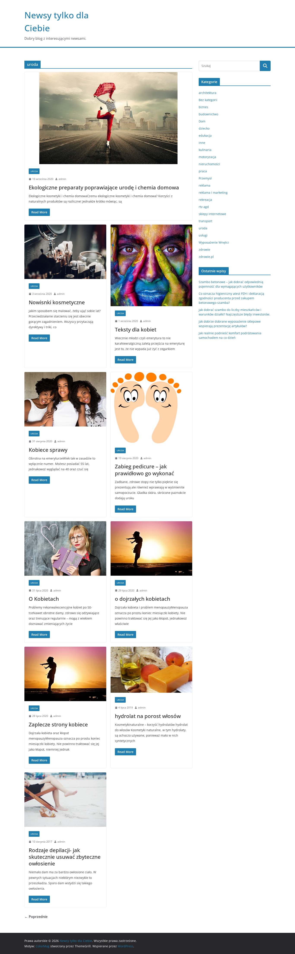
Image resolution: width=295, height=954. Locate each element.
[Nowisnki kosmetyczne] (65, 252)
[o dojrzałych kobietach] (151, 548)
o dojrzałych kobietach (142, 598)
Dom (202, 121)
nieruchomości (209, 164)
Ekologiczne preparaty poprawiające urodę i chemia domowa (104, 187)
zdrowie (204, 249)
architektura (207, 93)
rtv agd (204, 207)
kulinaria (205, 150)
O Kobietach (44, 598)
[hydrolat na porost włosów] (151, 670)
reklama (204, 185)
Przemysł (205, 178)
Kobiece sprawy (48, 449)
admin (62, 179)
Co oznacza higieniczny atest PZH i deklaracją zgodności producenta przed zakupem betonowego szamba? (231, 298)
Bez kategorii (208, 100)
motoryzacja (207, 157)
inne (202, 143)
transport (205, 221)
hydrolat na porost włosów (148, 715)
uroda (34, 171)
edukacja (205, 135)
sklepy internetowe (212, 214)
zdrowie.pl (206, 257)
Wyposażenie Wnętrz (214, 242)
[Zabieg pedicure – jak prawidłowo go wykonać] (151, 407)
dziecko (204, 128)
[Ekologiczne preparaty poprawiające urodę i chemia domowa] (108, 118)
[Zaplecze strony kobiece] (65, 674)
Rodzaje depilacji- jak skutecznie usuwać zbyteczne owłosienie (65, 856)
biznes (203, 107)
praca (203, 171)
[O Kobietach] (65, 548)
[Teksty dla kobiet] (151, 265)
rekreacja (205, 200)
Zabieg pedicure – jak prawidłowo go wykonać (144, 470)
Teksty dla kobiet (135, 329)
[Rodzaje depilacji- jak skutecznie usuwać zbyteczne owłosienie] (65, 799)
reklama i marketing (213, 192)
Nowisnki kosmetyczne (57, 302)
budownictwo (208, 114)
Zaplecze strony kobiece (58, 724)
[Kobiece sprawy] (65, 399)
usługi (203, 235)
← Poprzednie (36, 916)
